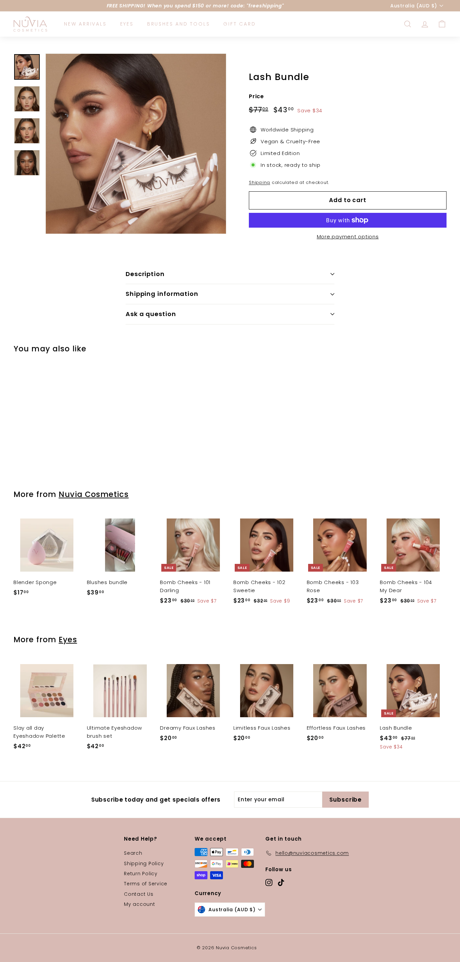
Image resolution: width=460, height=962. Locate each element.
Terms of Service (145, 883)
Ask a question (151, 314)
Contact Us (139, 894)
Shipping (259, 182)
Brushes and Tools (178, 24)
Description (145, 274)
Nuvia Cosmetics (94, 494)
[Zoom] (136, 144)
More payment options (348, 236)
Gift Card (239, 24)
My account (139, 904)
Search (133, 853)
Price (256, 96)
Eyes (127, 24)
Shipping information (162, 294)
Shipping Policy (144, 863)
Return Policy (141, 873)
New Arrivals (85, 24)
